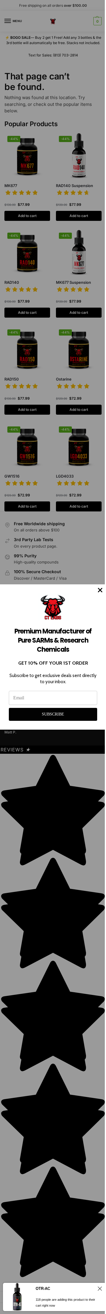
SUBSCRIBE (53, 714)
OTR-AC (43, 1288)
